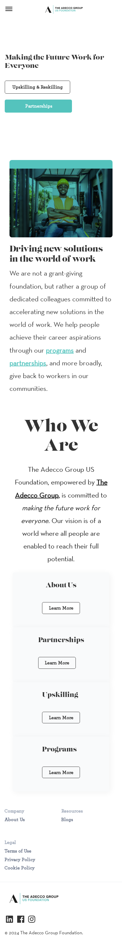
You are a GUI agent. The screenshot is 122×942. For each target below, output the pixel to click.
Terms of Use (17, 851)
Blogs (67, 819)
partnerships (27, 363)
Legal (10, 842)
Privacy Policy (19, 859)
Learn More (61, 608)
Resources (72, 811)
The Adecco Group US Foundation (60, 10)
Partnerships (38, 106)
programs (60, 350)
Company (14, 811)
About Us (14, 819)
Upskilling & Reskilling (37, 87)
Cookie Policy (19, 868)
